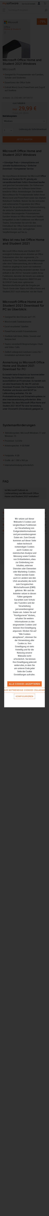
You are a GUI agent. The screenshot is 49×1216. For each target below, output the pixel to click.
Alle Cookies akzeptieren (24, 683)
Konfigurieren (24, 696)
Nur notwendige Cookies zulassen (24, 690)
